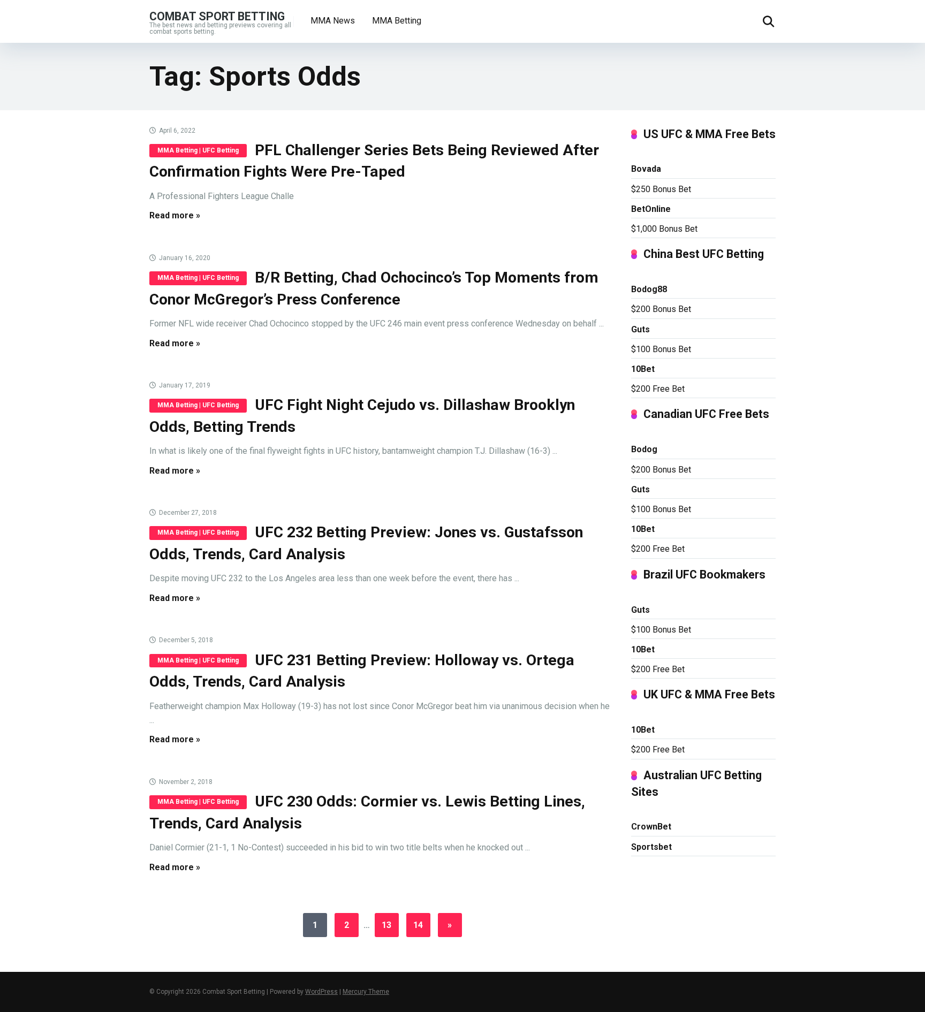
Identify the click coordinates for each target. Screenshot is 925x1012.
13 (386, 925)
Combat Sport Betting (217, 16)
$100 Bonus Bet (661, 349)
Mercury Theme (366, 991)
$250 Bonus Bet (661, 189)
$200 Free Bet (658, 389)
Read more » (174, 215)
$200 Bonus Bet (661, 309)
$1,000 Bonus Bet (664, 229)
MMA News (332, 21)
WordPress (321, 991)
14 (418, 925)
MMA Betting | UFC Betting (198, 150)
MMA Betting (396, 21)
